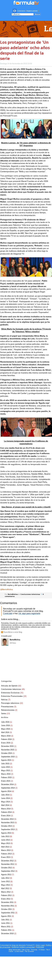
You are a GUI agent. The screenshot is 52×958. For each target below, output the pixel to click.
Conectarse (21, 11)
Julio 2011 (6, 920)
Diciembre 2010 (8, 933)
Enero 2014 (7, 816)
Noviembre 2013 (9, 822)
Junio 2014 (6, 798)
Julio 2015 (6, 764)
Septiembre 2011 (9, 913)
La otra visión (18, 951)
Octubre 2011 (7, 909)
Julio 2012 (6, 878)
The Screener (29, 951)
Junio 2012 (6, 881)
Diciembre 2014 (8, 784)
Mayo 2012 (7, 885)
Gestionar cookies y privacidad (23, 947)
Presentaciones (8, 707)
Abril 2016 (6, 732)
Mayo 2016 (7, 729)
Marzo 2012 (7, 892)
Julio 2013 (6, 836)
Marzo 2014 (7, 809)
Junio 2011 (6, 923)
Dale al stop (26, 950)
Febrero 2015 (7, 777)
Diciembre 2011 (8, 902)
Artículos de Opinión (11, 686)
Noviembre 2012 (9, 864)
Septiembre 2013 (9, 829)
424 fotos (13, 643)
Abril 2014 (6, 805)
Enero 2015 (7, 781)
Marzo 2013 (7, 850)
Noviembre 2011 (9, 906)
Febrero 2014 (7, 812)
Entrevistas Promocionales (13, 696)
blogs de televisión (19, 945)
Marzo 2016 (7, 736)
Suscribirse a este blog (12, 632)
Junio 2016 (6, 725)
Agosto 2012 (7, 875)
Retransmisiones (9, 710)
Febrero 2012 (7, 895)
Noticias (5, 700)
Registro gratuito (32, 11)
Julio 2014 (6, 795)
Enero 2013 (7, 857)
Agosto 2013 (7, 833)
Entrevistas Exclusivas (12, 693)
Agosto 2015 (7, 760)
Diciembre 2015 (8, 746)
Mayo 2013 (7, 843)
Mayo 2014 (7, 802)
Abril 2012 (6, 888)
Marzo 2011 (7, 927)
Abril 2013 (6, 847)
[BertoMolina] (5, 645)
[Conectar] (15, 11)
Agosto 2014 (7, 791)
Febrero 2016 (7, 739)
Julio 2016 (6, 722)
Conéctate (7, 613)
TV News (42, 950)
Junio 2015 (6, 767)
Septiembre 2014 (9, 788)
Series (5, 713)
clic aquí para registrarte (29, 613)
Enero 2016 (7, 743)
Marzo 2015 (7, 774)
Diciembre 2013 (8, 819)
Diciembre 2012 (8, 861)
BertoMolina (13, 594)
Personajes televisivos (12, 703)
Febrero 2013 (7, 854)
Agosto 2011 (7, 916)
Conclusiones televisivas (30, 594)
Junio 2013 (6, 840)
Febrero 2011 (7, 930)
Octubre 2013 (8, 826)
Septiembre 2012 (9, 871)
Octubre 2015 (8, 753)
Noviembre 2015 (9, 750)
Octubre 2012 (8, 868)
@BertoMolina (6, 589)
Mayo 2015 (7, 770)
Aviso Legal (40, 945)
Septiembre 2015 (9, 757)
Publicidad (40, 947)
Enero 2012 (7, 899)
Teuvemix (34, 950)
